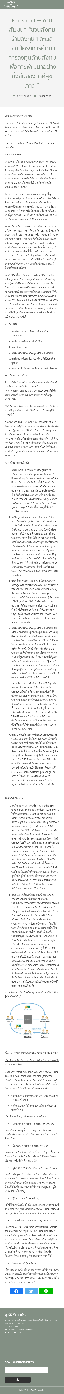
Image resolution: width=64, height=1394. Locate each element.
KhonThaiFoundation (16, 1332)
